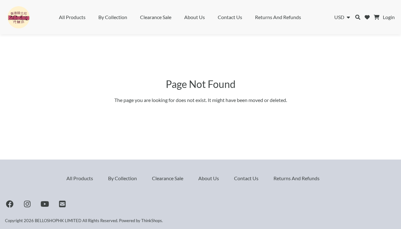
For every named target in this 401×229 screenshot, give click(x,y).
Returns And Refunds (278, 17)
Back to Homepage (200, 114)
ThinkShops (151, 220)
